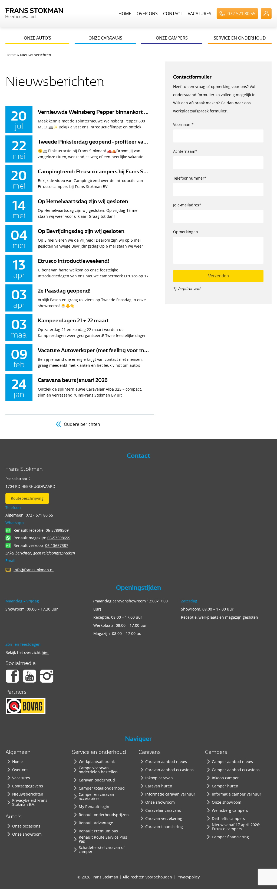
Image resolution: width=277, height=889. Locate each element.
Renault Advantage (96, 823)
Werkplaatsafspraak (97, 762)
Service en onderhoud (240, 38)
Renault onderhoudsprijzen (104, 815)
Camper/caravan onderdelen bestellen (98, 770)
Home (124, 14)
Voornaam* (183, 124)
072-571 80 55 (241, 14)
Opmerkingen (185, 231)
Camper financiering (230, 837)
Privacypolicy (188, 877)
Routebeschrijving (27, 498)
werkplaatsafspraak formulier (200, 110)
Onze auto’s (37, 38)
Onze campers (172, 38)
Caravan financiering (164, 827)
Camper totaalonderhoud (102, 788)
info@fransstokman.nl (34, 569)
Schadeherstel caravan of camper (102, 849)
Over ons (147, 14)
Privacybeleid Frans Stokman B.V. (29, 802)
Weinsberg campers (230, 810)
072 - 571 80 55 (39, 515)
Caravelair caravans (163, 810)
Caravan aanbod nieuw (166, 762)
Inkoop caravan (159, 778)
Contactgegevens (27, 786)
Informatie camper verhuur (236, 794)
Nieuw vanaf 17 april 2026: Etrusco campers (236, 827)
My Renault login (94, 806)
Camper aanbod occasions (236, 770)
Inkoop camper (225, 778)
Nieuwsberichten (27, 794)
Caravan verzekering (163, 818)
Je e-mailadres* (187, 204)
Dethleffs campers (228, 818)
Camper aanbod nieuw (232, 762)
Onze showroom (27, 834)
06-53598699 (58, 537)
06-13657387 (56, 545)
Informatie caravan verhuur (170, 794)
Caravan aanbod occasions (169, 770)
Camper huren (225, 786)
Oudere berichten (82, 424)
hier (45, 652)
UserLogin (266, 13)
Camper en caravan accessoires (96, 796)
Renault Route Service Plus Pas (103, 839)
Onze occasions (26, 826)
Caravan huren (158, 786)
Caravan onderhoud (97, 780)
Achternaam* (185, 151)
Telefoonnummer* (189, 178)
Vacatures (199, 14)
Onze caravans (105, 38)
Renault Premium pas (98, 831)
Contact (172, 14)
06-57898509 (57, 530)
